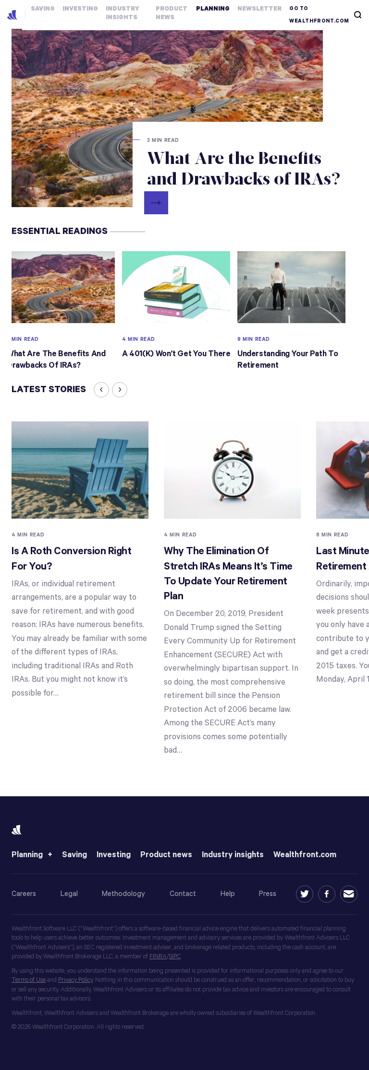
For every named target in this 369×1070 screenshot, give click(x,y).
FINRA (158, 956)
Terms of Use (29, 980)
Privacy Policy (75, 980)
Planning (27, 855)
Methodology (123, 894)
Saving (74, 855)
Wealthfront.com (304, 855)
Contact (183, 894)
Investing (114, 855)
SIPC (175, 956)
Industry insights (233, 855)
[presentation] (101, 389)
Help (228, 894)
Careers (24, 894)
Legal (69, 894)
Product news (166, 855)
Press (267, 894)
